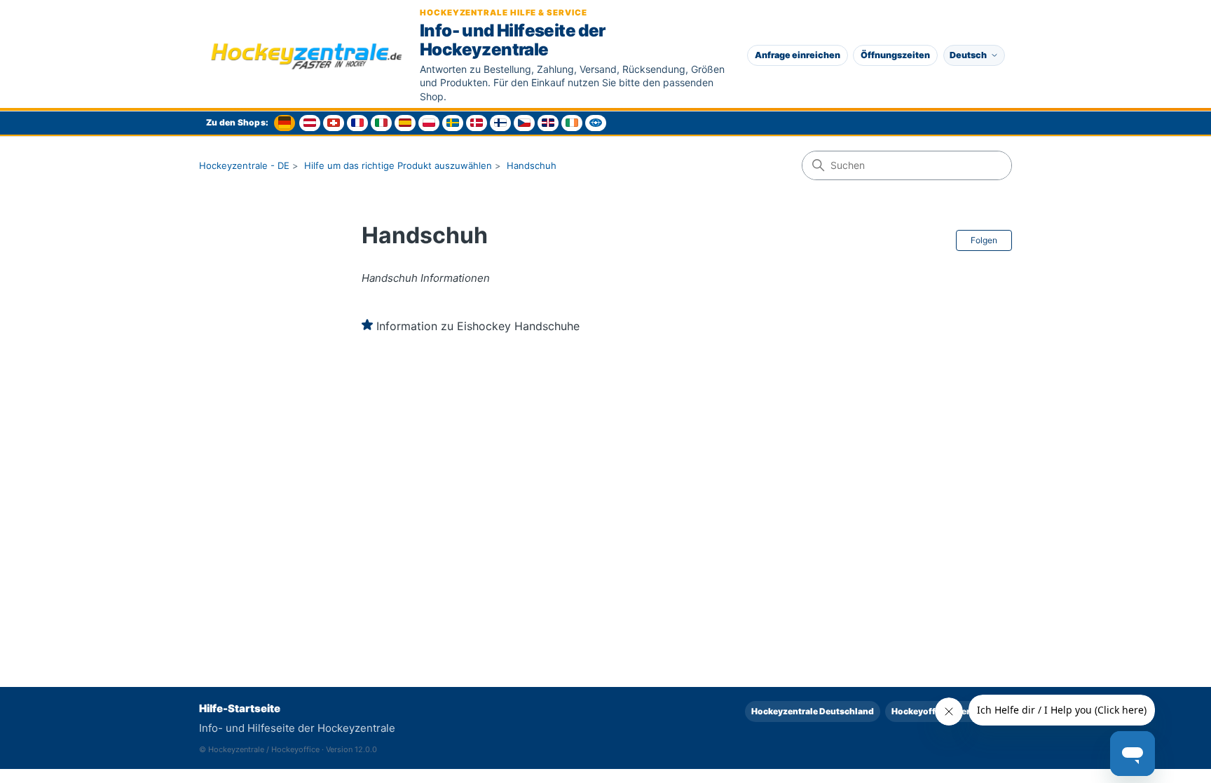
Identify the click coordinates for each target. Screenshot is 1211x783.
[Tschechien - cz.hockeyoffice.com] (524, 123)
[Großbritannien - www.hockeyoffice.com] (548, 123)
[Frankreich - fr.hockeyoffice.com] (357, 123)
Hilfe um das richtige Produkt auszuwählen (398, 165)
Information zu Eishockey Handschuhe (478, 326)
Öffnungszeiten (895, 55)
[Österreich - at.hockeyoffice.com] (309, 123)
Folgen (984, 240)
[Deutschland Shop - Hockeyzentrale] (284, 123)
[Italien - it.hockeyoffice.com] (381, 123)
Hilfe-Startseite (239, 708)
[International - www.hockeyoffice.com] (595, 123)
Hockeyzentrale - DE (244, 165)
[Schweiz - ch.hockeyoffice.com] (333, 123)
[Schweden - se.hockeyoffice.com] (452, 123)
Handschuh (531, 165)
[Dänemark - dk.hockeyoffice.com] (476, 123)
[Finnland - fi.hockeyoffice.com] (500, 123)
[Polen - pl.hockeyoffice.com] (428, 123)
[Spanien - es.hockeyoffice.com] (405, 123)
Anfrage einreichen (797, 55)
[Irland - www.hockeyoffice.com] (571, 123)
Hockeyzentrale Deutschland (812, 711)
